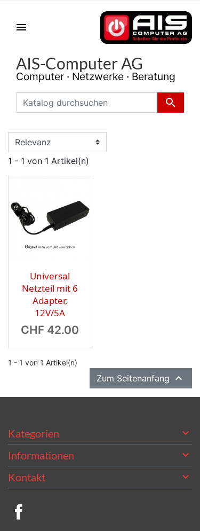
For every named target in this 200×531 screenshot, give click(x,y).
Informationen (41, 455)
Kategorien (33, 433)
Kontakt (26, 477)
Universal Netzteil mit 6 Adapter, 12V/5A (50, 294)
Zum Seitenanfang (141, 378)
